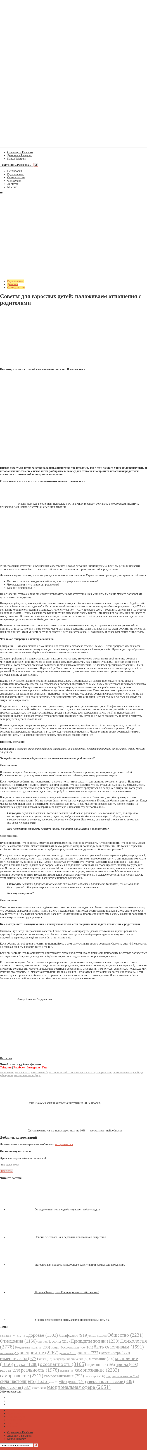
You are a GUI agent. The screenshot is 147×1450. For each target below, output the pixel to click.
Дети (21, 1336)
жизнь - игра (22, 1072)
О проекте (50, 1391)
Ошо (42, 1341)
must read (8, 1335)
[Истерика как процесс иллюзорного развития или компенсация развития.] (21, 1264)
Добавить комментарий (17, 311)
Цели (55, 1347)
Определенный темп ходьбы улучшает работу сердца (67, 1209)
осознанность (57, 1072)
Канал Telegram (16, 1404)
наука (26, 1364)
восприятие (7, 1072)
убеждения (6, 1075)
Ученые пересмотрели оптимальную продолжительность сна (72, 1319)
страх (53, 1382)
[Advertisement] (73, 340)
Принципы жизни (94, 1341)
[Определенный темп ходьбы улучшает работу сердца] (21, 1209)
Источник (6, 1058)
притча (127, 1364)
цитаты (39, 1387)
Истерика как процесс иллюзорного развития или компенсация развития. (80, 1264)
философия (15, 1387)
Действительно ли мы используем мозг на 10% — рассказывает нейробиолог (75, 1130)
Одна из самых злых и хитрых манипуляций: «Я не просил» (64, 1102)
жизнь (89, 1352)
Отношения (73, 1072)
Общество (125, 1335)
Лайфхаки (74, 1335)
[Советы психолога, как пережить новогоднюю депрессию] (21, 1237)
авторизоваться (64, 1144)
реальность (88, 1072)
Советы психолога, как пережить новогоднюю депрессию (70, 1237)
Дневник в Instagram (19, 1400)
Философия (14, 180)
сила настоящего (24, 1381)
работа (10, 1370)
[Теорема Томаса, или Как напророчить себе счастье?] (21, 1292)
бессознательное (77, 1347)
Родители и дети (32, 1347)
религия (67, 1370)
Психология (14, 170)
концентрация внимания (70, 1358)
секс (110, 1376)
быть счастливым (119, 1347)
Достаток (12, 183)
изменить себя (39, 1072)
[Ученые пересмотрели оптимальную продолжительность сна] (21, 1319)
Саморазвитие (16, 177)
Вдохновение (15, 174)
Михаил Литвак (98, 1336)
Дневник (12, 284)
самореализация (122, 1072)
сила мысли (127, 1376)
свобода (138, 1072)
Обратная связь (32, 1391)
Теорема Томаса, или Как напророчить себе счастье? (67, 1292)
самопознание (97, 1370)
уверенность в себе (110, 1381)
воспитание (9, 1353)
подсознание (101, 1365)
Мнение (12, 187)
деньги (68, 1353)
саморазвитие (104, 1072)
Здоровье (42, 1335)
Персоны (58, 1341)
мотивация (101, 1359)
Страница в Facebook (20, 1397)
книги (45, 1359)
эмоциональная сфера (27, 1075)
